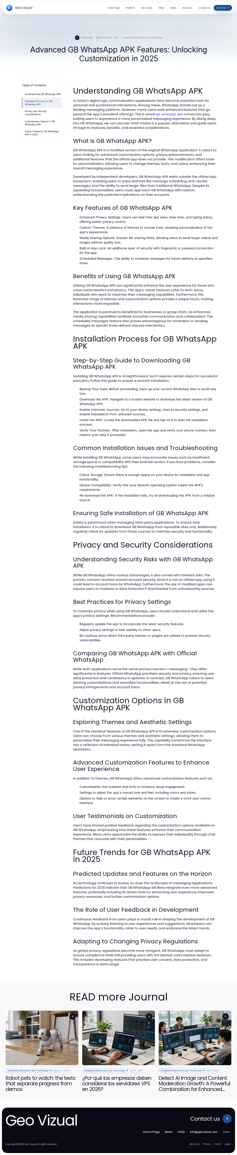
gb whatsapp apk (169, 114)
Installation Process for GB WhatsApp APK (39, 103)
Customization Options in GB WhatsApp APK (40, 123)
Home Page (151, 1132)
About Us (195, 1144)
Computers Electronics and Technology (142, 37)
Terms (217, 1144)
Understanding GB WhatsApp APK (43, 94)
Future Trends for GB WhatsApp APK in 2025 (42, 133)
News (169, 1132)
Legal (227, 1144)
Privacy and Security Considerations (36, 113)
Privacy (207, 1144)
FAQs (181, 1132)
